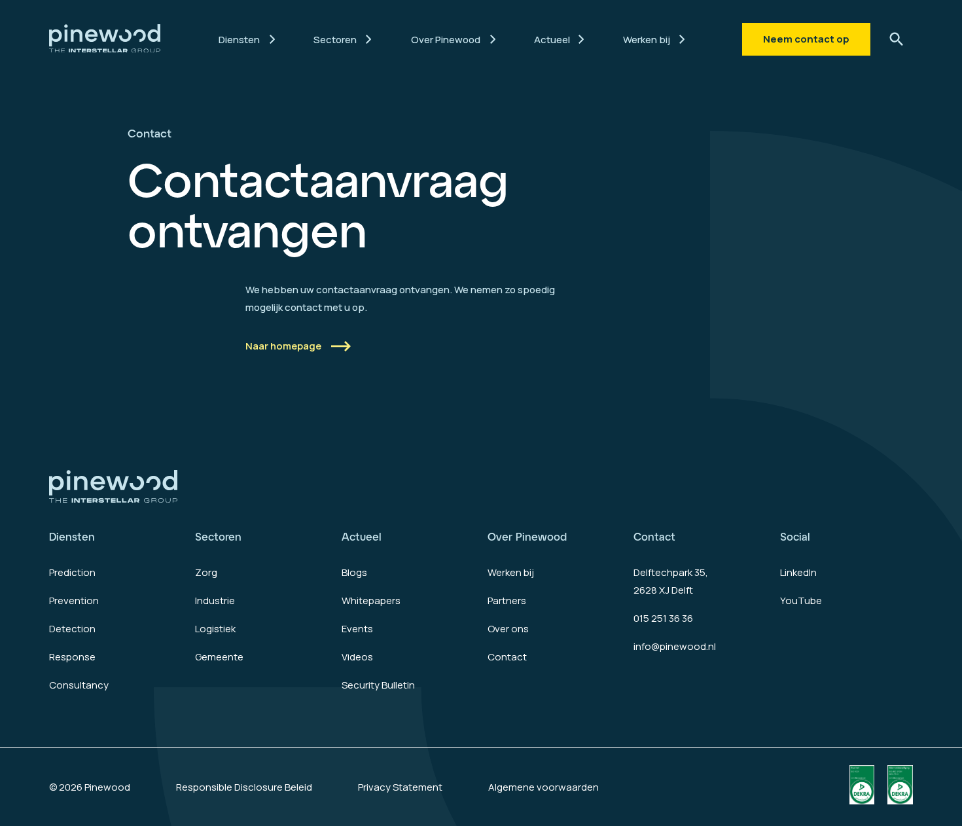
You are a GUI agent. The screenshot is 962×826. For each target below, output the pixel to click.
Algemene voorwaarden (543, 787)
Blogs (354, 572)
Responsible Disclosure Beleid (244, 787)
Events (357, 629)
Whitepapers (371, 600)
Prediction (72, 572)
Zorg (206, 572)
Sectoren (218, 536)
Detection (72, 629)
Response (72, 657)
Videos (357, 657)
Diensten (72, 536)
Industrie (215, 600)
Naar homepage (283, 346)
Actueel (362, 536)
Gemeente (219, 657)
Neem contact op (806, 39)
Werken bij (511, 572)
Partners (507, 600)
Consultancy (79, 685)
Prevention (74, 600)
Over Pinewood (527, 536)
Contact (507, 657)
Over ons (508, 629)
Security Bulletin (378, 685)
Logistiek (215, 629)
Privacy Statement (400, 787)
